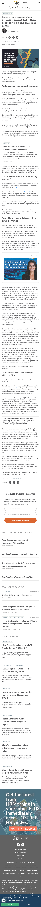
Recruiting (31, 862)
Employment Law (7, 13)
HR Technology (6, 868)
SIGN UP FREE (23, 7)
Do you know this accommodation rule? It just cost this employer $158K (17, 695)
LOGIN (14, 7)
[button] (4, 900)
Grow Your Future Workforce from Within (17, 577)
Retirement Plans (33, 873)
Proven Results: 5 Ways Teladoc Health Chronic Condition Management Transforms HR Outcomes (19, 624)
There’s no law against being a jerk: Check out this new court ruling (15, 748)
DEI (20, 876)
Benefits (22, 862)
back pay (12, 431)
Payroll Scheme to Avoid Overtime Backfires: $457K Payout (14, 722)
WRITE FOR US (20, 855)
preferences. (34, 896)
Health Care (21, 873)
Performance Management (28, 865)
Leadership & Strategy (20, 868)
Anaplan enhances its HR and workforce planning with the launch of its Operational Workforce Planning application (19, 420)
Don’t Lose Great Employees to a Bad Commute (19, 554)
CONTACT (20, 858)
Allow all (10, 904)
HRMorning (21, 3)
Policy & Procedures (10, 870)
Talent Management (11, 865)
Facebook (18, 844)
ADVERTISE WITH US (20, 852)
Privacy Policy (11, 900)
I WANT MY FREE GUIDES (23, 828)
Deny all (28, 904)
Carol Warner (14, 31)
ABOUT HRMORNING (20, 849)
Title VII (16, 187)
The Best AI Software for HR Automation (17, 595)
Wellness (22, 870)
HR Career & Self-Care (9, 873)
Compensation (7, 665)
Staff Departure (32, 870)
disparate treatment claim (23, 192)
